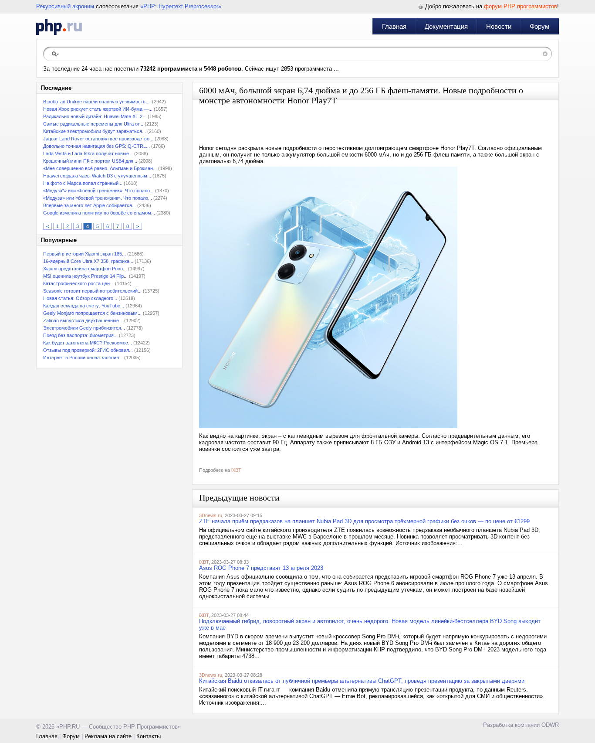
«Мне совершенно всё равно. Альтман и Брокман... (100, 168)
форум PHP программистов (520, 6)
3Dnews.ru (210, 515)
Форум (539, 26)
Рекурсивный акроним (65, 6)
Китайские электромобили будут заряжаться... (94, 131)
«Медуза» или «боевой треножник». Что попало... (97, 198)
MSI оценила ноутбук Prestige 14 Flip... (85, 276)
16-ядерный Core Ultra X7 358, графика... (88, 261)
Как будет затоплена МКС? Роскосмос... (87, 342)
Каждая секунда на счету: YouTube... (83, 305)
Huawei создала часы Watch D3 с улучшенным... (97, 175)
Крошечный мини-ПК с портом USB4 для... (90, 161)
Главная (394, 26)
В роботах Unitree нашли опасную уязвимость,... (97, 101)
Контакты (148, 736)
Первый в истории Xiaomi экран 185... (84, 253)
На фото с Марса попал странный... (82, 183)
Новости (498, 26)
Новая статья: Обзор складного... (80, 298)
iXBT (236, 470)
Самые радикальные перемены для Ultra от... (93, 123)
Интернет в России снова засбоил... (83, 357)
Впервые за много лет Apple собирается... (89, 205)
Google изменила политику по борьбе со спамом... (99, 212)
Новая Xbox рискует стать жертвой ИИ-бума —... (97, 109)
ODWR (550, 725)
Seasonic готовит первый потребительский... (92, 290)
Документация (446, 26)
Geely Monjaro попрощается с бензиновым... (92, 313)
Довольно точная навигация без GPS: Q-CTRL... (96, 146)
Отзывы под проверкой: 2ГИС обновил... (88, 350)
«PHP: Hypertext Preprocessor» (180, 6)
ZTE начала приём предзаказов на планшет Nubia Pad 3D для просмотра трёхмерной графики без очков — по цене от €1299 (364, 521)
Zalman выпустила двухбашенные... (83, 320)
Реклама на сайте (108, 736)
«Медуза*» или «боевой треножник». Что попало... (98, 190)
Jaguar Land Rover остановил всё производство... (98, 138)
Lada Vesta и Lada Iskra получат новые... (88, 153)
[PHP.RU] (59, 27)
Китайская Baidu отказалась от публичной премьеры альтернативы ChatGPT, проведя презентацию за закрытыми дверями (361, 681)
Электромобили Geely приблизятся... (84, 328)
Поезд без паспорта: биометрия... (80, 335)
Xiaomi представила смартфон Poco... (85, 268)
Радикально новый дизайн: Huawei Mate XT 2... (94, 116)
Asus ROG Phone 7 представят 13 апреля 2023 (261, 568)
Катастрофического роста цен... (78, 283)
